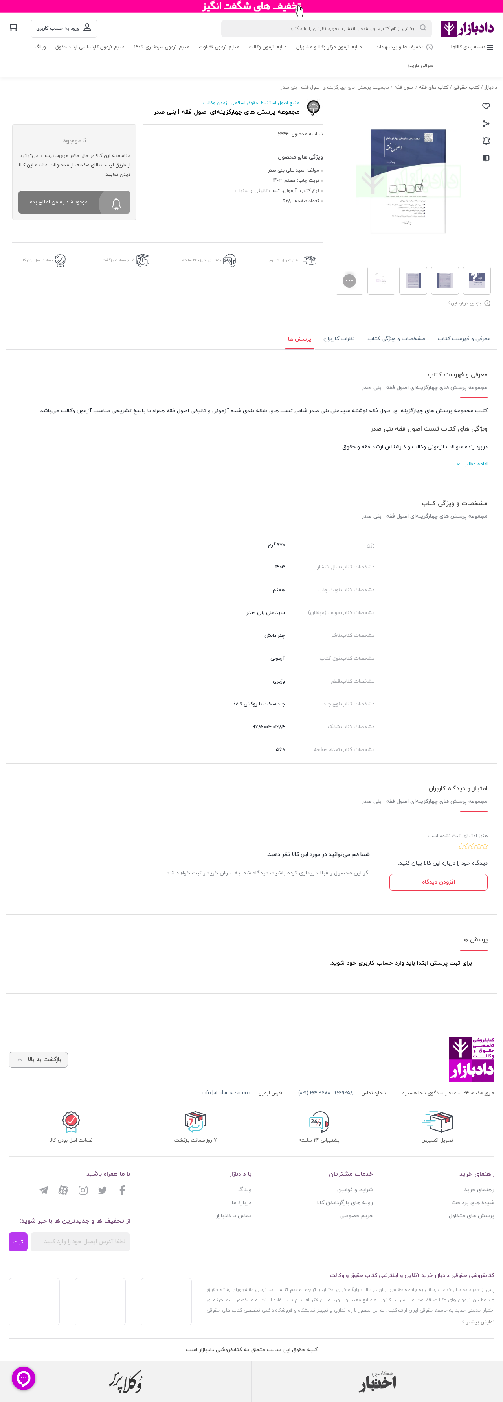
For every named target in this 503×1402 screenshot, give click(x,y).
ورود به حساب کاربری (57, 28)
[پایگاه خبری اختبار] (377, 1381)
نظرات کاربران (339, 339)
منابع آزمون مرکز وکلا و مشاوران (329, 47)
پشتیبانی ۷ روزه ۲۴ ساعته (201, 260)
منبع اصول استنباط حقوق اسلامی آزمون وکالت (251, 103)
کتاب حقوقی (466, 87)
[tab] (464, 339)
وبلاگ (40, 47)
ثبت (18, 1242)
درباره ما (242, 1202)
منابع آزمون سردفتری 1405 (161, 47)
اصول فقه (404, 87)
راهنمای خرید (479, 1190)
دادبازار (491, 87)
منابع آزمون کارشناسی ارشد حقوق (90, 47)
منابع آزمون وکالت (268, 47)
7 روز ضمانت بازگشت (118, 260)
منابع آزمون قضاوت (219, 47)
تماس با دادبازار (234, 1215)
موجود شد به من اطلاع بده (59, 202)
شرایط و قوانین (355, 1190)
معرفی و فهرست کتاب (464, 339)
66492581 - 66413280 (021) (326, 1093)
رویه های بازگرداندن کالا (345, 1202)
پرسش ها (299, 339)
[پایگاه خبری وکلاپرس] (126, 1381)
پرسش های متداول (471, 1215)
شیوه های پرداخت (473, 1202)
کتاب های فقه (433, 87)
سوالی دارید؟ (420, 66)
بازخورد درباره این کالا (462, 303)
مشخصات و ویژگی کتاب (396, 339)
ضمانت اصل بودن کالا (36, 260)
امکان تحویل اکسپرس (284, 260)
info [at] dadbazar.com (227, 1093)
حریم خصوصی (356, 1215)
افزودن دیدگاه (438, 882)
